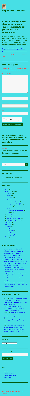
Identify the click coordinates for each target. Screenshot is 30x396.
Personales (8, 224)
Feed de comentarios (10, 375)
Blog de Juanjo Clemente (13, 11)
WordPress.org (8, 377)
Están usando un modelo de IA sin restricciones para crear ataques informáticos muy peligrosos (13, 255)
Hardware (19, 54)
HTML (10, 228)
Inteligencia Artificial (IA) (14, 204)
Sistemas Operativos (12, 220)
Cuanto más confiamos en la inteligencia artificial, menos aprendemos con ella (15, 315)
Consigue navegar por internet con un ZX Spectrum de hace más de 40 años (15, 321)
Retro (8, 216)
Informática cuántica (13, 202)
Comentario (6, 73)
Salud (6, 237)
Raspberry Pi (10, 214)
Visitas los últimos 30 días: (11, 177)
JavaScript (11, 230)
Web (3, 110)
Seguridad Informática (13, 218)
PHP (9, 233)
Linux (8, 212)
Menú (4, 15)
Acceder (6, 371)
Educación (10, 197)
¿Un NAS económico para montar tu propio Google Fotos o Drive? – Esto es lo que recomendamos (15, 284)
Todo (3, 56)
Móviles (7, 222)
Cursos (9, 195)
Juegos (9, 208)
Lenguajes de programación (15, 210)
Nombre (5, 96)
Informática (24, 54)
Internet (9, 206)
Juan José (6, 54)
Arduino (9, 193)
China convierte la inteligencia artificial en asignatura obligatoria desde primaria (14, 308)
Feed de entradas (9, 373)
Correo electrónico (9, 103)
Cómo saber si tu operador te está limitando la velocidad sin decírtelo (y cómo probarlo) (14, 269)
